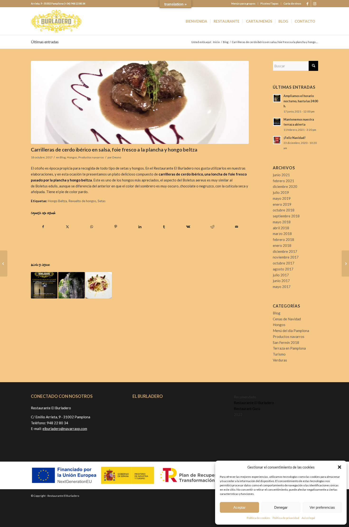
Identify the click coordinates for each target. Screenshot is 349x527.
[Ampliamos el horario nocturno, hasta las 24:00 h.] (44, 285)
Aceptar (239, 507)
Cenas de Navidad (287, 319)
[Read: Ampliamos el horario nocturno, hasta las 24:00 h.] (277, 98)
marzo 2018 (282, 233)
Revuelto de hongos (82, 201)
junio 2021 (281, 175)
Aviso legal (308, 518)
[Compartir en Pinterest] (116, 226)
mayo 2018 (282, 222)
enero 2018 (282, 245)
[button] (339, 467)
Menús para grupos (243, 3)
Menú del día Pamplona (291, 330)
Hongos (72, 157)
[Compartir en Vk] (188, 226)
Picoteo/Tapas (269, 3)
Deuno (116, 157)
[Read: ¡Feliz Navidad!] (277, 140)
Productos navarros (91, 157)
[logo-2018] (56, 21)
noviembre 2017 (286, 257)
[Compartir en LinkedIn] (140, 226)
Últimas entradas (45, 41)
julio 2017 (281, 275)
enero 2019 (282, 204)
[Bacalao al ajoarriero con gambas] (3, 263)
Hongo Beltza (57, 201)
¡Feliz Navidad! (294, 138)
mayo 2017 (282, 286)
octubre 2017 (283, 263)
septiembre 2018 (286, 216)
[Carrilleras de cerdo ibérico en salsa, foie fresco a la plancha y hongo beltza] (140, 102)
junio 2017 (281, 280)
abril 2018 (281, 228)
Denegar (281, 507)
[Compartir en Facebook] (43, 226)
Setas (101, 201)
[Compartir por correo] (237, 226)
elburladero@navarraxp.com (64, 428)
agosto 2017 (283, 269)
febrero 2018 (283, 239)
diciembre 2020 (285, 186)
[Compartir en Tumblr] (164, 226)
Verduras (280, 360)
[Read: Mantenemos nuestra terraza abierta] (277, 121)
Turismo (279, 354)
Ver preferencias (322, 507)
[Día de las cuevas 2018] (71, 285)
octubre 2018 (283, 210)
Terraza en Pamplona (289, 348)
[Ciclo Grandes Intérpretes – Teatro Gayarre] (345, 263)
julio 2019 (281, 192)
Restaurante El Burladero (254, 402)
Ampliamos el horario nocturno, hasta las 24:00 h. (300, 101)
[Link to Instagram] (314, 3)
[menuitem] (243, 3)
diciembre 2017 (285, 251)
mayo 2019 (282, 198)
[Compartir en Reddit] (212, 226)
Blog (63, 157)
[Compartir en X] (68, 226)
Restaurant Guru (247, 408)
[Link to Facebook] (307, 3)
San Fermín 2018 (286, 342)
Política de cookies (258, 518)
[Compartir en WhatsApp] (92, 226)
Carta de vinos (292, 3)
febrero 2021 (283, 181)
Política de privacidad (286, 518)
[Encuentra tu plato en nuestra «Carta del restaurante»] (98, 285)
